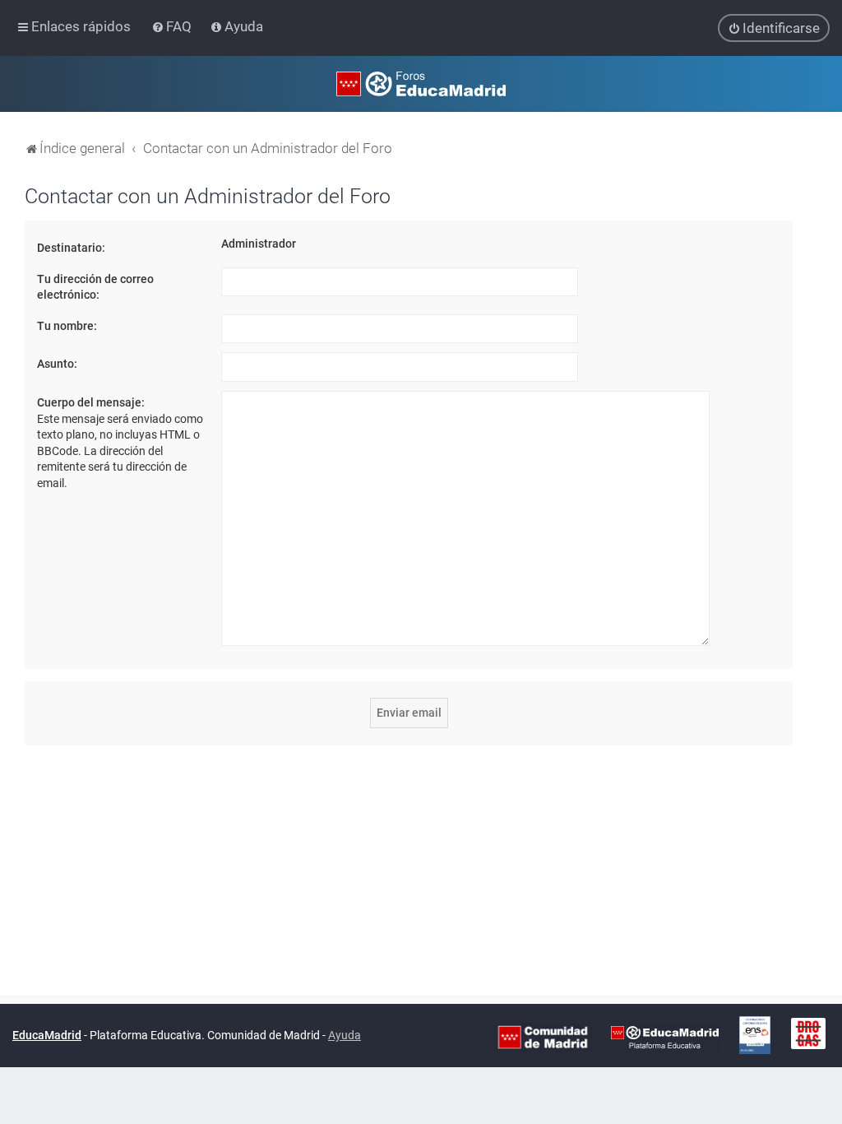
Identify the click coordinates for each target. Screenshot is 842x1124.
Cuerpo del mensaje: (91, 402)
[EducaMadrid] (665, 1036)
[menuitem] (173, 26)
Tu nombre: (67, 325)
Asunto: (57, 363)
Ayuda (344, 1035)
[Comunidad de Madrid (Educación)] (542, 1036)
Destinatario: (71, 247)
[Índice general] (421, 84)
